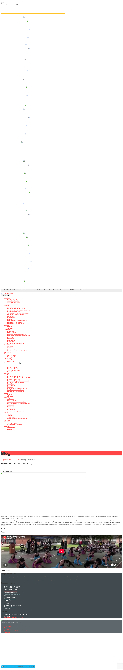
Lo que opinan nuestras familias (17, 320)
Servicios (7, 345)
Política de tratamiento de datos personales (16, 630)
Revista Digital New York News (57, 289)
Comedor (10, 346)
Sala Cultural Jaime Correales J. (16, 334)
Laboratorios (11, 340)
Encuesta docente (13, 307)
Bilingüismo (11, 317)
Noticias (6, 624)
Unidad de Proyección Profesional (18, 313)
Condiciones (7, 629)
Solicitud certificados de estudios (17, 351)
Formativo (10, 316)
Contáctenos (8, 358)
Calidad (6, 325)
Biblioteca (10, 331)
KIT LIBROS (72, 289)
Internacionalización (13, 311)
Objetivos (10, 328)
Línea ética (7, 632)
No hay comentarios (6, 471)
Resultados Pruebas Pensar (15, 323)
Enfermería (10, 337)
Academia (7, 305)
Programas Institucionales (15, 314)
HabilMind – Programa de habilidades (19, 335)
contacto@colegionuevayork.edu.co (13, 617)
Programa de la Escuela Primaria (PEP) (19, 310)
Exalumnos (7, 354)
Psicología (10, 338)
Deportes (10, 319)
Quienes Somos (12, 355)
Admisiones (7, 352)
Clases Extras (11, 349)
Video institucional (13, 304)
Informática (11, 342)
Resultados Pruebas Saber (15, 322)
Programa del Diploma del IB (37, 289)
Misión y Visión (12, 299)
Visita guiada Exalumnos (15, 357)
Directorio (10, 361)
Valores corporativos (13, 302)
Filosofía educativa (13, 301)
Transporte (10, 348)
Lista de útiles (83, 289)
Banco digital (11, 332)
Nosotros (7, 298)
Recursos (7, 329)
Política (9, 326)
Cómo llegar (11, 360)
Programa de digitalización (15, 343)
